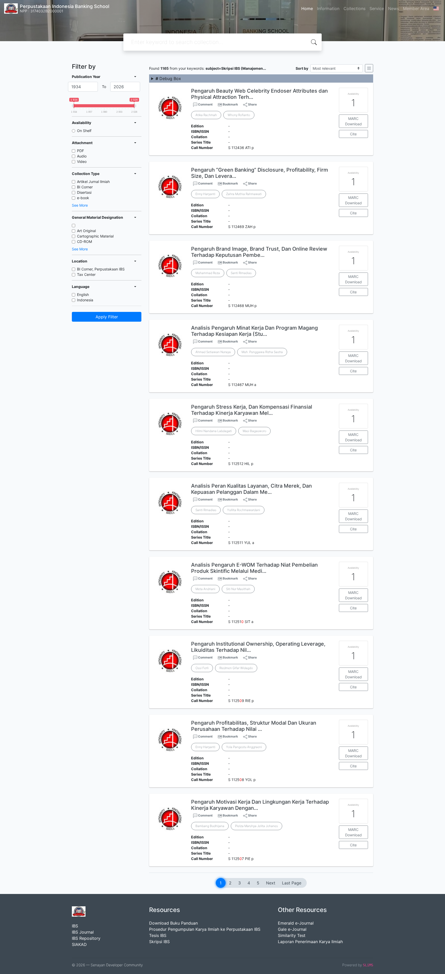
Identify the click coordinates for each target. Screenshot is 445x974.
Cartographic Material (95, 236)
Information (328, 8)
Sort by (302, 68)
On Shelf (84, 130)
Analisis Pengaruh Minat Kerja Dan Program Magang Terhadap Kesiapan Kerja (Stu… (254, 331)
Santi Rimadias (241, 273)
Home (307, 8)
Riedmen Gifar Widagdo (236, 668)
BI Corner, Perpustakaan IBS (101, 269)
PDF (80, 150)
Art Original (86, 231)
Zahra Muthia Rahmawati (244, 194)
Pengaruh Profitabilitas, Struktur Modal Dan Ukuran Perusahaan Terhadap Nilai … (253, 726)
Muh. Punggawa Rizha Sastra (262, 352)
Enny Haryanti (205, 194)
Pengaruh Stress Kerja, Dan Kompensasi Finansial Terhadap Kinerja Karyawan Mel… (251, 410)
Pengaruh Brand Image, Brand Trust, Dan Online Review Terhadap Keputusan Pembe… (259, 252)
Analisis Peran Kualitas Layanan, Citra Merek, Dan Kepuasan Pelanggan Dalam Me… (251, 489)
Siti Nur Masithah (238, 589)
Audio (82, 156)
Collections (354, 8)
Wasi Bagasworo (254, 431)
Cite (353, 134)
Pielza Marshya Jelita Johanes (256, 826)
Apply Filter (107, 316)
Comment (205, 104)
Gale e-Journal (292, 929)
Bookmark (230, 104)
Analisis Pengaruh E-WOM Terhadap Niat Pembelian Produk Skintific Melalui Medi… (254, 568)
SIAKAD (79, 944)
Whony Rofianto (239, 115)
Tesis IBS (157, 935)
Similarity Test (291, 935)
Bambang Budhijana (209, 826)
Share (252, 104)
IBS (75, 925)
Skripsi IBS (159, 941)
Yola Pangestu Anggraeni (244, 747)
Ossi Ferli (202, 668)
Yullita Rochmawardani (243, 510)
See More (80, 205)
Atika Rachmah (206, 115)
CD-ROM (84, 241)
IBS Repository (86, 938)
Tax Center (86, 274)
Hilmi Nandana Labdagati (213, 431)
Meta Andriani (205, 589)
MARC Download (353, 121)
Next (270, 882)
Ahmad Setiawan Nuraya (213, 352)
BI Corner (85, 187)
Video (82, 161)
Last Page (291, 882)
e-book (83, 198)
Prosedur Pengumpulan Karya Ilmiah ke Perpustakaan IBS (204, 929)
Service (377, 8)
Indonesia (85, 300)
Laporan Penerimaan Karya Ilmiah (310, 941)
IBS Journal (83, 932)
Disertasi (84, 192)
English (83, 294)
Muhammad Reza (207, 273)
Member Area (416, 8)
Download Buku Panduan (173, 923)
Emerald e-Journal (296, 923)
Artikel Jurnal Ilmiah (93, 181)
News (393, 8)
